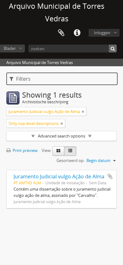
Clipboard (61, 33)
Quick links (77, 33)
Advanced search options (61, 136)
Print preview (25, 150)
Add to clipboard (110, 176)
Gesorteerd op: (70, 160)
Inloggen (102, 32)
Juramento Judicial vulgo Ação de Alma (59, 176)
